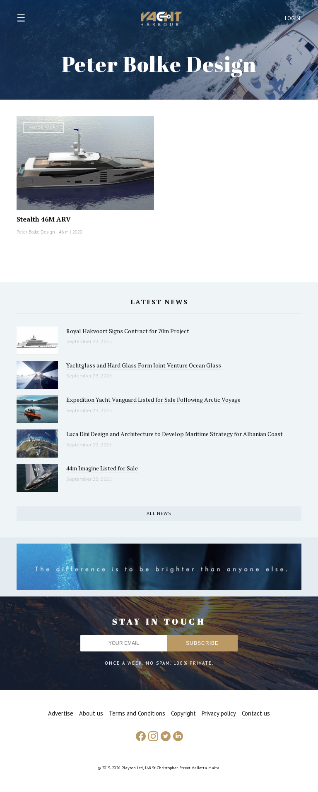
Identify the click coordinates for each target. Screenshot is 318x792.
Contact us (256, 713)
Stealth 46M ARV (44, 219)
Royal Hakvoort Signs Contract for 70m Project (127, 331)
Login (293, 18)
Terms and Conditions (137, 713)
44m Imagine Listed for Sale (102, 468)
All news (159, 513)
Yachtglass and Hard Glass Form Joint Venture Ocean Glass (143, 365)
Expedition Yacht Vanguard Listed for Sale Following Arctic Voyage (153, 399)
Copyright (183, 713)
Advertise (60, 713)
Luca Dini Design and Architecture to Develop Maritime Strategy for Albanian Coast (174, 434)
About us (91, 713)
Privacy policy (219, 713)
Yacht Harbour (161, 20)
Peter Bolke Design (36, 232)
